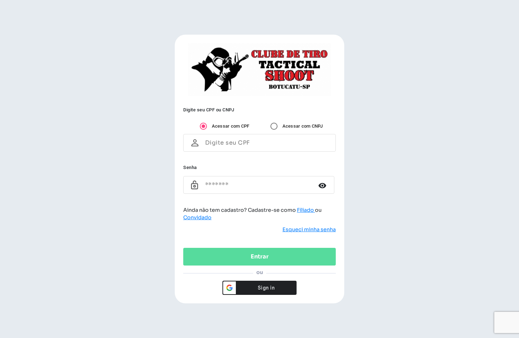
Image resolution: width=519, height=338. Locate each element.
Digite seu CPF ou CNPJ (208, 109)
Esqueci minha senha (309, 229)
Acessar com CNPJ (302, 126)
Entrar (260, 256)
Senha (190, 167)
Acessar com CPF (231, 126)
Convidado (197, 217)
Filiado (306, 210)
